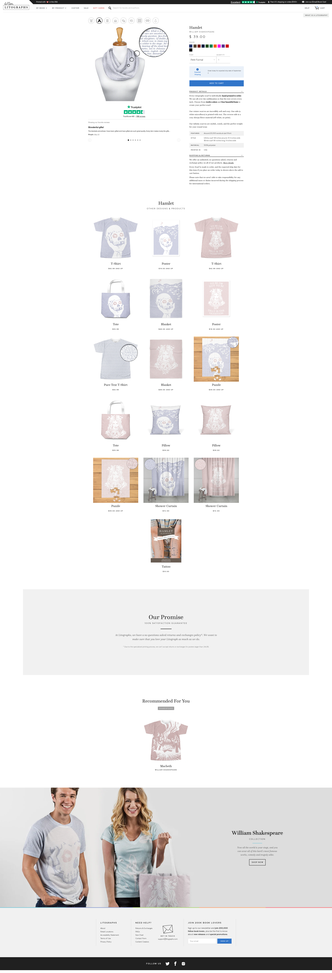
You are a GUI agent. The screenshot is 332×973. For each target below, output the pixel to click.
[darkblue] (203, 46)
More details (228, 163)
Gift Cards (99, 8)
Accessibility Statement (109, 935)
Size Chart (139, 935)
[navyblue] (191, 46)
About (102, 928)
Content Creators (142, 942)
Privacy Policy (105, 942)
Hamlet (195, 27)
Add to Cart (217, 83)
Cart (321, 7)
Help (307, 8)
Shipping (199, 155)
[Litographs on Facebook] (175, 963)
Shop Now (257, 862)
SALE (86, 8)
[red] (227, 46)
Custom (75, 8)
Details (198, 91)
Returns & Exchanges (143, 928)
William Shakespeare (202, 32)
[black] (191, 50)
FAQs (137, 932)
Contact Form (140, 938)
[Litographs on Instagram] (183, 963)
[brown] (195, 46)
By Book (40, 8)
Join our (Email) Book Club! (315, 2)
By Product (58, 8)
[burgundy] (199, 46)
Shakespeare (166, 708)
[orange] (215, 46)
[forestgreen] (207, 46)
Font (191, 55)
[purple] (223, 46)
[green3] (211, 46)
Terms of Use (105, 938)
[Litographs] (16, 6)
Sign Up (225, 941)
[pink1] (219, 46)
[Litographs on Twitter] (167, 963)
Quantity (221, 55)
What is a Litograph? (316, 15)
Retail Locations (106, 932)
